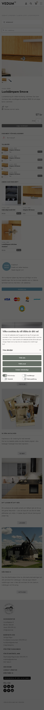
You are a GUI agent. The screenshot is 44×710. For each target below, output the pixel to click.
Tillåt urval (22, 364)
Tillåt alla (22, 358)
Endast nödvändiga (22, 370)
